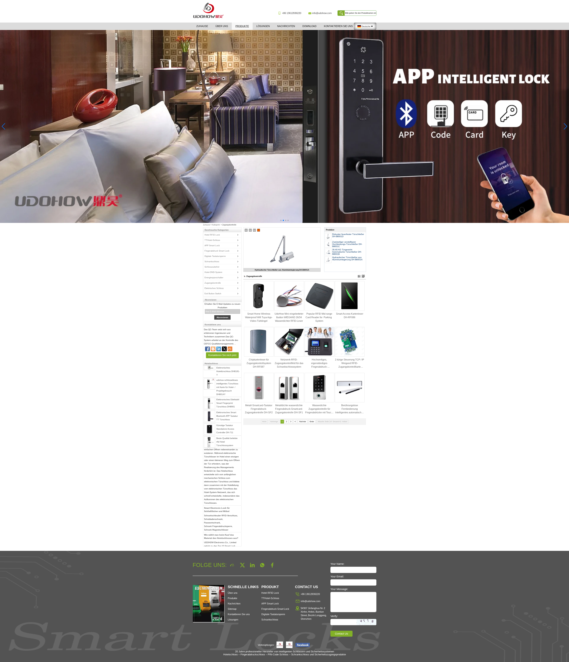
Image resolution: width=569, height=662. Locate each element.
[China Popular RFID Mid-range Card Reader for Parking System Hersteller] (319, 310)
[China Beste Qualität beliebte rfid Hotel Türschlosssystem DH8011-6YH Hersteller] (209, 425)
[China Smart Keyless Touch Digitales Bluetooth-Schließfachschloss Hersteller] (209, 441)
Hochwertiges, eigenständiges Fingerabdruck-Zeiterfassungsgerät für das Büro (319, 363)
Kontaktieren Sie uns (338, 26)
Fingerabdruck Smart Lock (216, 251)
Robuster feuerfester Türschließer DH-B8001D (348, 235)
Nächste (302, 422)
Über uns (221, 26)
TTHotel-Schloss (212, 240)
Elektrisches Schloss (214, 288)
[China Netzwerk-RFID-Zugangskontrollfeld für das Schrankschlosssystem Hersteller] (289, 356)
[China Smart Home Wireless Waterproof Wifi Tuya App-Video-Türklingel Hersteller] (259, 310)
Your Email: (337, 576)
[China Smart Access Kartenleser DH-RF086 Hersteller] (350, 310)
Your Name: (337, 563)
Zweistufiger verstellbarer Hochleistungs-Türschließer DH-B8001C (282, 270)
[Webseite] (224, 349)
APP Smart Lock (212, 245)
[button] (281, 220)
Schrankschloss (211, 261)
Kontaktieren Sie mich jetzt (222, 355)
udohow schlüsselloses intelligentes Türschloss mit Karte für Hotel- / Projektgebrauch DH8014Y (227, 370)
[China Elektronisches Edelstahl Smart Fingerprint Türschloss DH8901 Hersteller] (209, 386)
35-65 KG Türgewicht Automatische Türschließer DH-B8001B (347, 251)
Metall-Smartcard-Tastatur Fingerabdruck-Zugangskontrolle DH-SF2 (259, 409)
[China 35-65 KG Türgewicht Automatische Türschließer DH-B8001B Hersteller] (328, 252)
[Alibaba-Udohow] (230, 349)
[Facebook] (207, 349)
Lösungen (263, 26)
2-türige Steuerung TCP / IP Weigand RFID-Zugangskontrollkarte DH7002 (349, 363)
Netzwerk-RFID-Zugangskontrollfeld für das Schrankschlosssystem (289, 363)
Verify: (334, 616)
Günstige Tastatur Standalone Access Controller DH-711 (225, 412)
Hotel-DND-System (213, 272)
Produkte (242, 26)
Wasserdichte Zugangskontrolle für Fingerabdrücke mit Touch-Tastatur (319, 409)
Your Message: (339, 589)
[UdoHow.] (279, 645)
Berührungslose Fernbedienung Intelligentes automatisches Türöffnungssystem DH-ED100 (349, 409)
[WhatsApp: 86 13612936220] (213, 349)
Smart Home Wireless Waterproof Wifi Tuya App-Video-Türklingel (258, 317)
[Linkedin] (218, 349)
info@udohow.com (322, 13)
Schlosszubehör (211, 267)
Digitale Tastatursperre (215, 256)
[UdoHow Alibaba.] (289, 645)
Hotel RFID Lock (212, 235)
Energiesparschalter (213, 277)
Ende (312, 422)
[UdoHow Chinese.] (302, 645)
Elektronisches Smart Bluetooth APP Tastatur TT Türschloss (227, 399)
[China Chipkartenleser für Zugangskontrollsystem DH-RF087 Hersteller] (259, 356)
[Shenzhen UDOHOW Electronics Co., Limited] (209, 18)
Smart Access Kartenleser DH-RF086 (349, 316)
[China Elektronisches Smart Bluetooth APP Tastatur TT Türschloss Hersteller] (209, 399)
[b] (284, 126)
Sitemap (232, 609)
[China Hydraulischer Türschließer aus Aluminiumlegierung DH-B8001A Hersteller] (328, 259)
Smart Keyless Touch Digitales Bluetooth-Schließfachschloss (226, 440)
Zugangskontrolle (212, 283)
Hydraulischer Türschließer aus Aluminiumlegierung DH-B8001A (347, 258)
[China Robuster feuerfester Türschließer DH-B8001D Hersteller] (328, 236)
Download (309, 26)
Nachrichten (286, 26)
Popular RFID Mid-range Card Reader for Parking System (319, 317)
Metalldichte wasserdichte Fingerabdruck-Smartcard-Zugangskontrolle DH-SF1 (289, 409)
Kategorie (216, 225)
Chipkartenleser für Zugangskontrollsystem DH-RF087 (259, 363)
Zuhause (202, 26)
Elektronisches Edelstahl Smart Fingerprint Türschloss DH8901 (227, 386)
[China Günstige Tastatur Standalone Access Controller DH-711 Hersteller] (209, 412)
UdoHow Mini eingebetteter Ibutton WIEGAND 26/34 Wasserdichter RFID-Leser (289, 317)
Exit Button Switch (212, 293)
